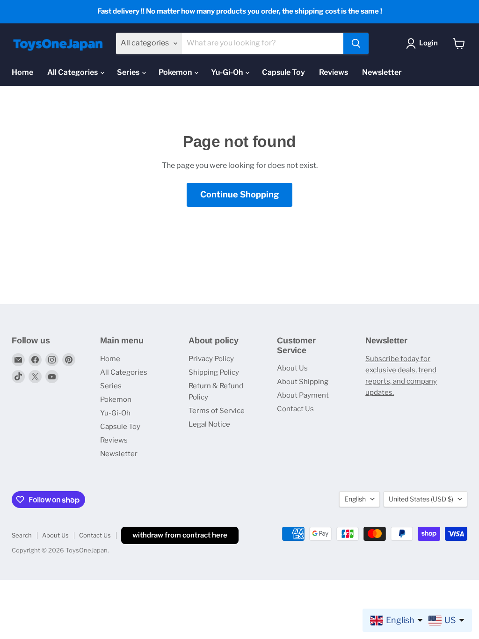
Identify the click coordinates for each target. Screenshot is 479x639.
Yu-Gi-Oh (227, 72)
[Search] (356, 43)
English (355, 499)
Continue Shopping (239, 194)
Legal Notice (209, 424)
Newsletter (382, 72)
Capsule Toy (283, 72)
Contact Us (295, 409)
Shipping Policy (214, 372)
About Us (292, 368)
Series (129, 72)
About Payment (303, 395)
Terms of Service (217, 411)
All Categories (73, 72)
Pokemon (176, 72)
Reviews (333, 72)
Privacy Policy (211, 359)
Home (22, 72)
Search (22, 535)
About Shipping (302, 382)
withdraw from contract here (179, 535)
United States (421, 499)
